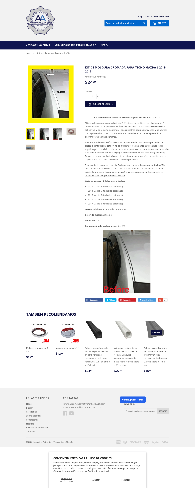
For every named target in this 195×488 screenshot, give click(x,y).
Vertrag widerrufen (132, 399)
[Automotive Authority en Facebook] (65, 414)
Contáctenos (32, 419)
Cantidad (89, 91)
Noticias (30, 423)
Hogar (29, 403)
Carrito (161, 23)
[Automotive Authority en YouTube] (71, 414)
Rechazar (125, 479)
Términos (31, 431)
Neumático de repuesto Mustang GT (75, 45)
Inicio (28, 53)
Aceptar (96, 479)
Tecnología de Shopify (63, 442)
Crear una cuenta (161, 16)
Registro (163, 411)
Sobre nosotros (34, 415)
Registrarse (143, 16)
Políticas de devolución (37, 427)
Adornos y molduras (38, 45)
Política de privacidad (98, 471)
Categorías (31, 411)
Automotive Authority (42, 442)
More (104, 45)
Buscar (29, 407)
